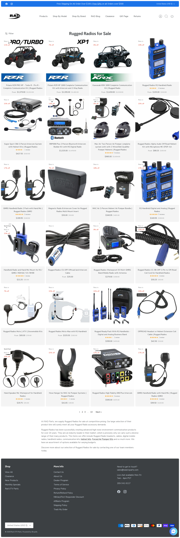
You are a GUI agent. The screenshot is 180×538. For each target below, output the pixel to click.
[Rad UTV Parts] (14, 16)
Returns (137, 16)
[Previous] (50, 4)
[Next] (131, 4)
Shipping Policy (60, 505)
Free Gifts (97, 3)
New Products (11, 480)
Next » (99, 412)
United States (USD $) (164, 4)
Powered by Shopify (30, 532)
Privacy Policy (60, 488)
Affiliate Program (61, 501)
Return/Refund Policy (63, 493)
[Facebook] (6, 3)
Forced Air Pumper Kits (102, 439)
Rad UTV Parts (12, 488)
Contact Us (59, 472)
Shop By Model (60, 16)
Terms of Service (61, 484)
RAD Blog (95, 16)
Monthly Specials (12, 484)
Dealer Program (61, 480)
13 (91, 412)
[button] (173, 531)
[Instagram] (11, 3)
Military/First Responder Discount (69, 497)
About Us (58, 476)
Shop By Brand (79, 16)
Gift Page (124, 16)
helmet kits (86, 439)
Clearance (109, 16)
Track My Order (60, 509)
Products (43, 16)
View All (9, 472)
